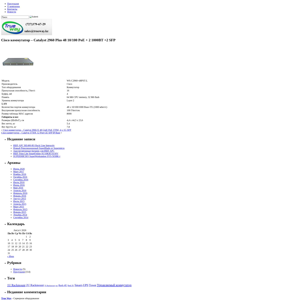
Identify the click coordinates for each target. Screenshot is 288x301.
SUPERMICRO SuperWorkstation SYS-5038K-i (36, 156)
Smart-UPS (81, 285)
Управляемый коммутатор (114, 285)
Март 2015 (18, 206)
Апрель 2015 (19, 204)
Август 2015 (19, 198)
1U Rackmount (16, 285)
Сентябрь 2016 (20, 179)
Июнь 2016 (19, 185)
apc (57, 285)
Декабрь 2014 (20, 215)
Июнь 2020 (19, 169)
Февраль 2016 (20, 193)
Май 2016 (18, 188)
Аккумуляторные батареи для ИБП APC (33, 151)
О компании (13, 6)
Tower (92, 285)
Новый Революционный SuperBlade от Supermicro (38, 148)
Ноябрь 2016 (19, 174)
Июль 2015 (18, 201)
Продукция (13, 3)
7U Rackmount (49, 285)
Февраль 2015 (20, 209)
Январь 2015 (19, 212)
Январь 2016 (19, 196)
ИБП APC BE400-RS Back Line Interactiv (34, 145)
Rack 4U (62, 285)
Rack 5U (71, 285)
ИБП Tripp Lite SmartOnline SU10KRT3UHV (35, 153)
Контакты (12, 9)
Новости (11, 12)
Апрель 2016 (19, 190)
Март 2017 (18, 171)
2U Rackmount (35, 285)
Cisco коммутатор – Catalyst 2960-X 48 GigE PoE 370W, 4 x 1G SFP (37, 130)
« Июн (10, 256)
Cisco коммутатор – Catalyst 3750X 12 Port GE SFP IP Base (30, 132)
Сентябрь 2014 (20, 217)
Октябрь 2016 (20, 177)
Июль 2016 (18, 182)
